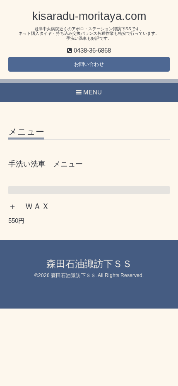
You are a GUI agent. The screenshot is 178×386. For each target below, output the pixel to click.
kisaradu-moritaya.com (89, 16)
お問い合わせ (89, 64)
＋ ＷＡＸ (29, 206)
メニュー (26, 131)
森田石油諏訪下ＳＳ (89, 264)
